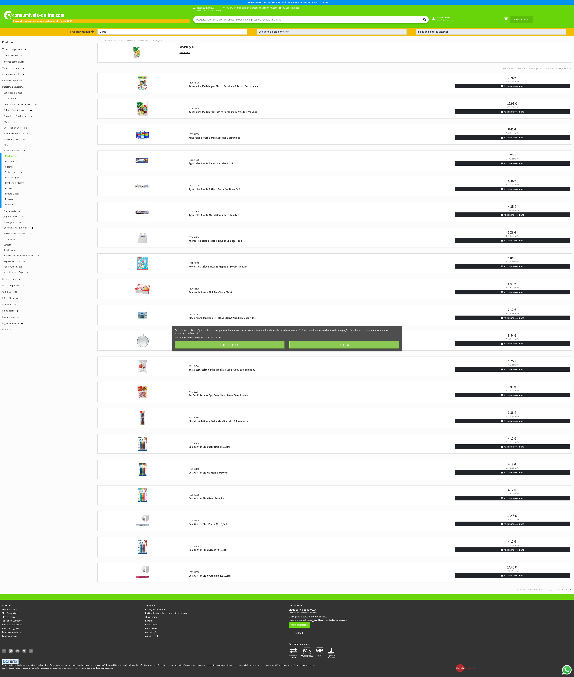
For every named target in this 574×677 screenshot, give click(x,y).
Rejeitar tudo (229, 345)
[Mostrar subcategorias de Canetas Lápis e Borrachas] (35, 104)
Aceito (344, 345)
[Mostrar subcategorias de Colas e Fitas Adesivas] (31, 110)
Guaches (9, 166)
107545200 (194, 546)
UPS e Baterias (9, 291)
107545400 (194, 443)
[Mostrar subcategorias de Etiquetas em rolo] (23, 74)
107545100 (194, 469)
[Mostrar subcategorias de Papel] (14, 122)
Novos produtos (9, 609)
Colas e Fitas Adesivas (14, 110)
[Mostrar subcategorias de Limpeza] (14, 330)
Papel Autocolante (13, 266)
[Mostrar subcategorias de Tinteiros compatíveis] (27, 62)
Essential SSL (296, 633)
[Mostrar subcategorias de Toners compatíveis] (25, 49)
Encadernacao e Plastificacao (18, 255)
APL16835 (194, 391)
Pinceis (8, 188)
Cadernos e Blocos (13, 92)
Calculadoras (10, 98)
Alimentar (7, 304)
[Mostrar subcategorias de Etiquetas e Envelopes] (31, 116)
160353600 (194, 134)
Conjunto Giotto (12, 210)
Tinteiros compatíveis (13, 61)
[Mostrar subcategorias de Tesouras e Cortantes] (31, 234)
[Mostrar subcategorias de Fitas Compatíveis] (23, 286)
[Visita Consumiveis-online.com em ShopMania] (10, 661)
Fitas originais (9, 279)
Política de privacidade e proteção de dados (166, 613)
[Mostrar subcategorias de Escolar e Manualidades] (32, 150)
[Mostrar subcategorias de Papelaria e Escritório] (27, 87)
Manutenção (8, 316)
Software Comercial (12, 80)
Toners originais (10, 55)
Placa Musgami (12, 177)
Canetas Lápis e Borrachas (17, 104)
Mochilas (9, 204)
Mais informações (184, 337)
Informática (8, 298)
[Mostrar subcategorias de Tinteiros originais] (23, 68)
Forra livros (9, 239)
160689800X (195, 108)
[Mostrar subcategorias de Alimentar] (15, 304)
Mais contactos (299, 624)
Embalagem (8, 310)
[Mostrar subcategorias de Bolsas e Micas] (23, 139)
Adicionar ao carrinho (513, 86)
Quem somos (152, 617)
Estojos (9, 198)
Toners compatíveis (12, 49)
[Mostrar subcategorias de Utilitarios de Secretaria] (32, 128)
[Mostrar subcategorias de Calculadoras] (22, 99)
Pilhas (6, 145)
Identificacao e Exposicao (16, 272)
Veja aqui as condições (318, 2)
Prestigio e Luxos (12, 222)
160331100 (194, 211)
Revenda (149, 620)
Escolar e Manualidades (15, 150)
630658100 (194, 237)
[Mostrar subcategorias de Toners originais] (21, 55)
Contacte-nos (151, 624)
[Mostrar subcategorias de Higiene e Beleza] (22, 323)
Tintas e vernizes (13, 172)
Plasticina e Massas (14, 182)
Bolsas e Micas (11, 139)
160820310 (194, 263)
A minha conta (152, 636)
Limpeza (6, 329)
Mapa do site (151, 628)
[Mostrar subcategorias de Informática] (17, 298)
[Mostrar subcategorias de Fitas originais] (19, 279)
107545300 (194, 494)
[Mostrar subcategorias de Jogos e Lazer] (22, 216)
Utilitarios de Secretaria (15, 127)
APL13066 (194, 417)
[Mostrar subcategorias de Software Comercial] (25, 81)
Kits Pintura (11, 161)
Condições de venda (155, 609)
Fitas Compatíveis (11, 285)
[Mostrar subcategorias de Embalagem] (17, 311)
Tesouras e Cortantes (14, 233)
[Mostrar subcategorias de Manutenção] (18, 317)
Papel (6, 121)
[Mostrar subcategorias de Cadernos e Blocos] (27, 93)
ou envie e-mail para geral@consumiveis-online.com (251, 7)
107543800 (194, 520)
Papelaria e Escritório (13, 86)
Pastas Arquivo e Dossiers (17, 133)
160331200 (194, 185)
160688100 (194, 288)
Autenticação (151, 632)
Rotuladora (9, 250)
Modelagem (11, 155)
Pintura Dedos (12, 193)
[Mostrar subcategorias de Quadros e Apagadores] (32, 228)
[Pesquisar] (417, 19)
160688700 (194, 82)
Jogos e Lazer (10, 216)
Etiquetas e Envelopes (15, 115)
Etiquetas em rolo (11, 74)
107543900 (194, 572)
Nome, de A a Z (563, 68)
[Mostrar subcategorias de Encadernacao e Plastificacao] (38, 256)
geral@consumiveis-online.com (329, 620)
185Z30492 (194, 314)
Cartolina (8, 244)
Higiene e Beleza (10, 323)
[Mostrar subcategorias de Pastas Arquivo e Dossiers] (35, 134)
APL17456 (194, 366)
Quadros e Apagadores (15, 227)
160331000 (194, 159)
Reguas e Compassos (14, 261)
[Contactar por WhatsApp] (567, 670)
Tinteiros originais (11, 67)
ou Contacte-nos (291, 7)
